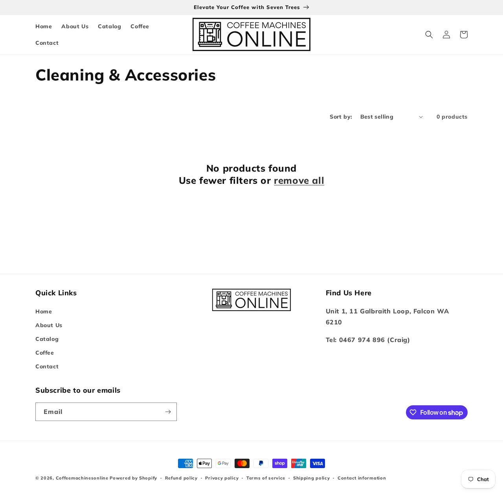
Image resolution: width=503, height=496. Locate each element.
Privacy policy (222, 478)
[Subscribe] (167, 412)
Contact (47, 366)
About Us (48, 325)
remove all (299, 180)
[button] (429, 34)
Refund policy (181, 478)
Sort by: (341, 116)
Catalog (47, 338)
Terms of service (265, 478)
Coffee (44, 352)
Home (43, 311)
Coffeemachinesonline (82, 478)
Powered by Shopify (133, 478)
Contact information (362, 478)
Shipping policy (311, 478)
